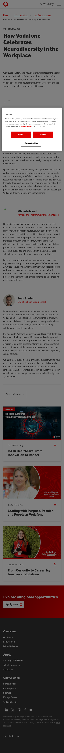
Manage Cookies (31, 143)
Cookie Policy (26, 126)
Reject (20, 135)
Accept (43, 135)
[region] (32, 129)
